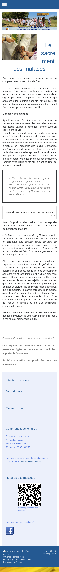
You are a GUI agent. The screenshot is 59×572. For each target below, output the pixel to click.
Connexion (51, 551)
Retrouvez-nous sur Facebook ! (20, 522)
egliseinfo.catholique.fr (31, 461)
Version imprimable (15, 551)
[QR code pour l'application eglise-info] (29, 494)
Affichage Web (49, 554)
